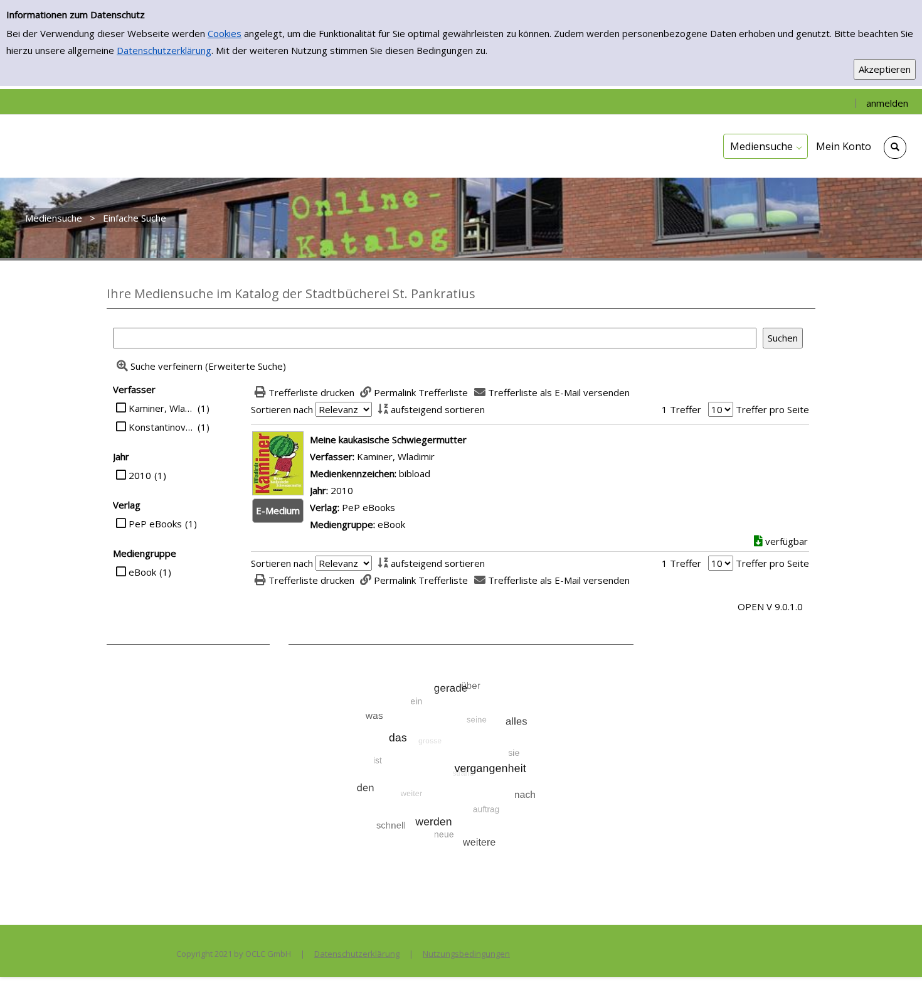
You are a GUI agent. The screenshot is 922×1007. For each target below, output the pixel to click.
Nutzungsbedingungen (466, 953)
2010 (140, 475)
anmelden (887, 103)
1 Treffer (681, 409)
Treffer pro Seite (772, 409)
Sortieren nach (282, 409)
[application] (765, 146)
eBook (142, 572)
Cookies (224, 33)
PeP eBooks (155, 523)
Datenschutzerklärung (164, 50)
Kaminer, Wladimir (161, 408)
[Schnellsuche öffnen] (895, 147)
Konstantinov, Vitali (161, 427)
